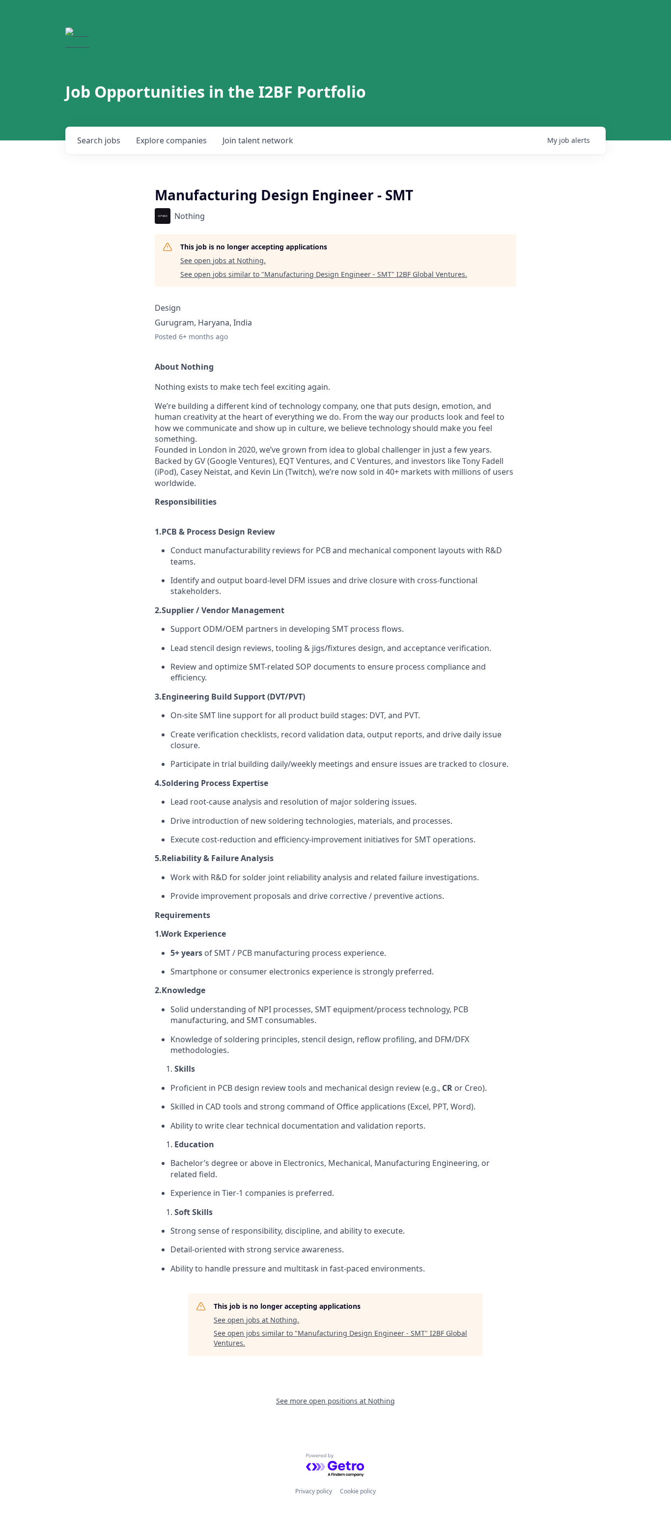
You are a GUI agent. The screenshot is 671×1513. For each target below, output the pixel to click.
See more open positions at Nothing (335, 1400)
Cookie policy (358, 1491)
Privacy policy (313, 1491)
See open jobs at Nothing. (223, 260)
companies (171, 140)
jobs (98, 140)
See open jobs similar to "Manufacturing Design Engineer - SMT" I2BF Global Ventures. (323, 274)
